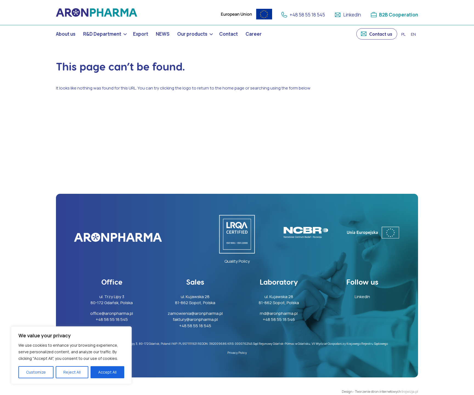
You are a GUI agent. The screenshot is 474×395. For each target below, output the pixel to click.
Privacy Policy (237, 353)
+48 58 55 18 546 (279, 319)
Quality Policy (237, 261)
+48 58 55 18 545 (307, 15)
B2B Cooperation (398, 15)
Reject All (72, 372)
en (413, 34)
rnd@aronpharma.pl (279, 313)
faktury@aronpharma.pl (195, 319)
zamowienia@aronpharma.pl (195, 313)
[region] (71, 355)
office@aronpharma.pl (111, 313)
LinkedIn (352, 15)
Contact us (380, 34)
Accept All (107, 372)
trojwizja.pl (410, 391)
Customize (36, 372)
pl (403, 34)
